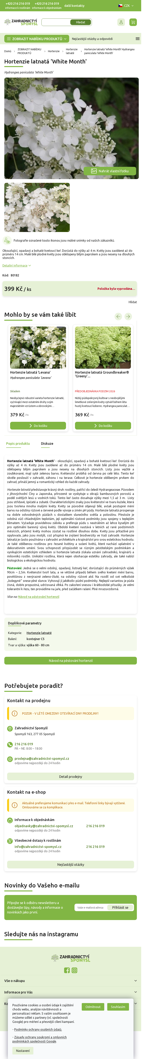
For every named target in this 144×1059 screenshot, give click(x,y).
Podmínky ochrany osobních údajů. (38, 1029)
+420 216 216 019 (18, 3)
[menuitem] (36, 39)
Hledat (80, 22)
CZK (127, 5)
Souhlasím (118, 1007)
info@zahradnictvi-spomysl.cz (38, 846)
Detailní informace (14, 265)
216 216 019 (24, 744)
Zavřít (10, 302)
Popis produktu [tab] (18, 443)
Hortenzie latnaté (39, 633)
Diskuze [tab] (47, 443)
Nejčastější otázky (70, 864)
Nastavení (23, 1050)
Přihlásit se (120, 907)
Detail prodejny (70, 776)
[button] (38, 413)
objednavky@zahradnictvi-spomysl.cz (44, 826)
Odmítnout (93, 1007)
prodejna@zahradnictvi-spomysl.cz (42, 758)
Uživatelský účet (121, 22)
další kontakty (74, 5)
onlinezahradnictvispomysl (67, 970)
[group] (38, 378)
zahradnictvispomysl (74, 970)
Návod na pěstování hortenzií (38, 596)
